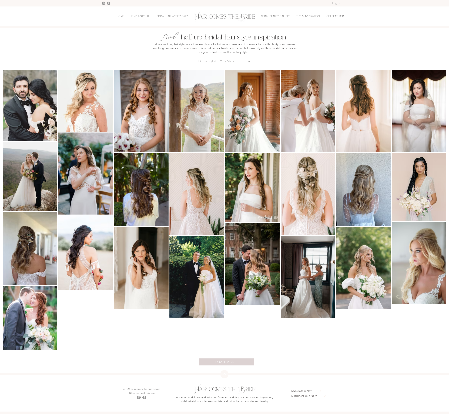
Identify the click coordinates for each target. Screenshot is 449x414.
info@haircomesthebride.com (141, 389)
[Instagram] (103, 3)
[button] (335, 16)
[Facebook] (108, 3)
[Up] (224, 374)
